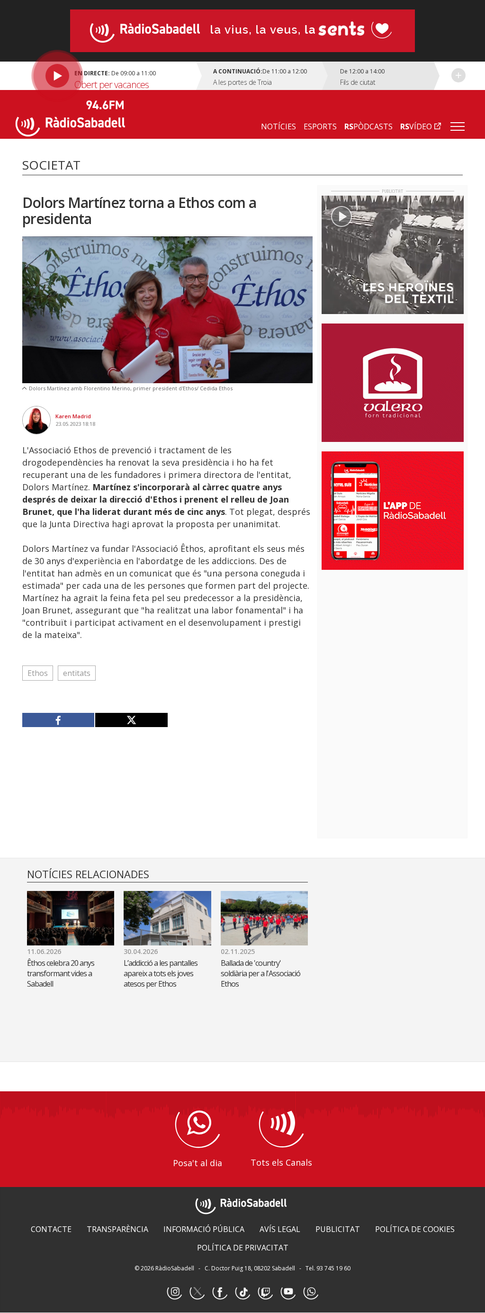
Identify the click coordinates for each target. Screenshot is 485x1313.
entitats (76, 673)
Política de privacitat (242, 1247)
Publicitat (337, 1229)
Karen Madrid (73, 416)
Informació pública (203, 1229)
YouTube (287, 1292)
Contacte (51, 1229)
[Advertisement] (393, 638)
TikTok (242, 1292)
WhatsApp (310, 1292)
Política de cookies (415, 1229)
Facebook (219, 1292)
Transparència (117, 1229)
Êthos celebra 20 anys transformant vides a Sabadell (60, 973)
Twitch (265, 1292)
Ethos (37, 673)
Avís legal (280, 1229)
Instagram (174, 1292)
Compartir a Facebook (58, 720)
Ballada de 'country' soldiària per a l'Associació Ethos (260, 973)
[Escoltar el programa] (107, 76)
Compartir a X (131, 720)
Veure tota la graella (458, 75)
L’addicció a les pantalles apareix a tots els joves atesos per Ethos (161, 973)
